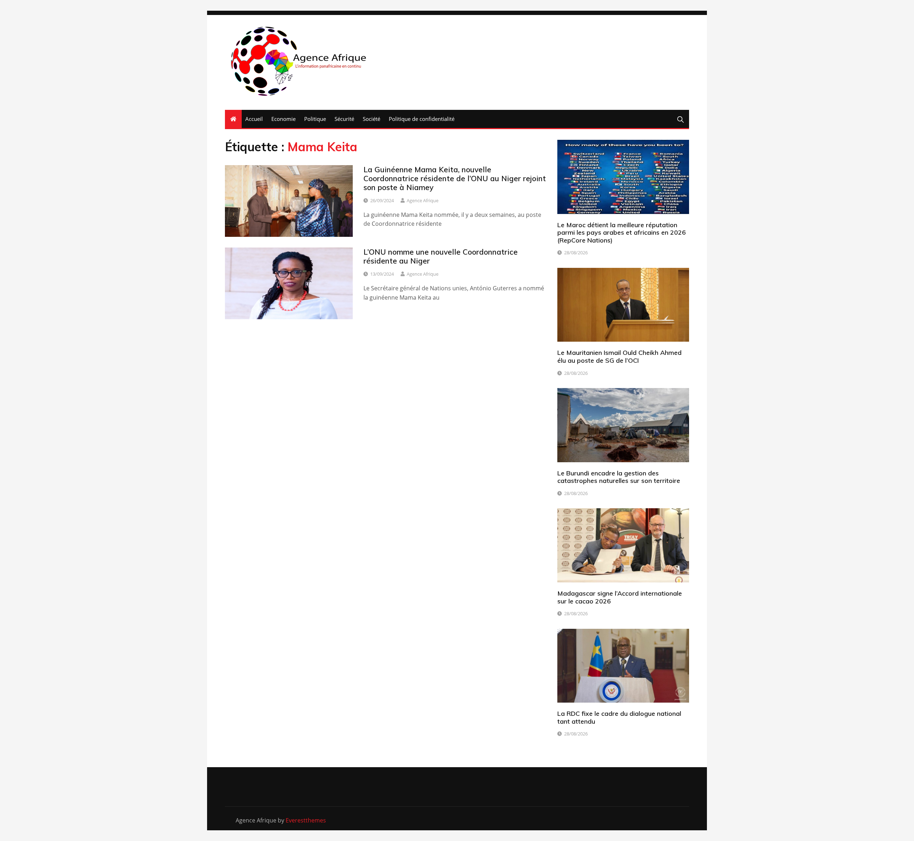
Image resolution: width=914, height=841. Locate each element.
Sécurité (344, 118)
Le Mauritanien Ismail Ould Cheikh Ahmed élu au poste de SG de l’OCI (619, 356)
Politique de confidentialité (422, 118)
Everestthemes (306, 820)
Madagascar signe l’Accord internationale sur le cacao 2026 (619, 597)
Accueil (254, 118)
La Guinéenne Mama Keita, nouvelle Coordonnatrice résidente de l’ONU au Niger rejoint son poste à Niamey (454, 178)
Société (371, 118)
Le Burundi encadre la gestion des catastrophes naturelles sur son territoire (618, 477)
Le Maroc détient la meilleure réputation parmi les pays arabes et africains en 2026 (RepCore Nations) (621, 232)
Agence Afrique (422, 200)
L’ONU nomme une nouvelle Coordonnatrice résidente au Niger (440, 256)
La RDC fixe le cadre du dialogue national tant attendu (619, 717)
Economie (283, 118)
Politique (315, 118)
